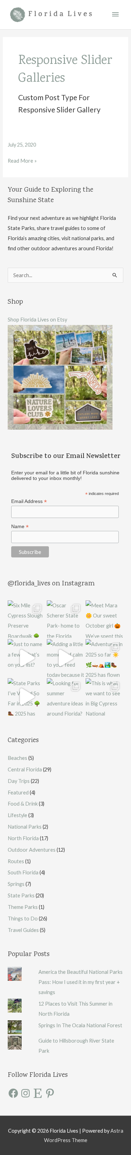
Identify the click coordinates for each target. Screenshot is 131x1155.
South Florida (23, 872)
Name (20, 526)
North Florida (23, 838)
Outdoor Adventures (32, 850)
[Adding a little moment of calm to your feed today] (65, 657)
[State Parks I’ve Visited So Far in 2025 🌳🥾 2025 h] (26, 697)
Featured (18, 792)
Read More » (22, 161)
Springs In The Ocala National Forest (80, 1025)
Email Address (29, 501)
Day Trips (19, 781)
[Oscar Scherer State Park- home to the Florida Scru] (65, 619)
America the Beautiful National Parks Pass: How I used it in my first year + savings (80, 982)
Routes (16, 861)
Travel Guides (23, 930)
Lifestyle (17, 815)
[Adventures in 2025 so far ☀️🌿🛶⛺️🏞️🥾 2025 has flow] (104, 657)
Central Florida (25, 769)
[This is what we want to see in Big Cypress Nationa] (104, 697)
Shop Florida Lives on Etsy (37, 320)
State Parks (21, 895)
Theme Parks (23, 907)
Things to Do (23, 918)
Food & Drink (23, 804)
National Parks (25, 827)
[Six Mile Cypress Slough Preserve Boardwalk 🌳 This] (26, 619)
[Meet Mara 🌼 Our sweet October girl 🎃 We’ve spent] (104, 619)
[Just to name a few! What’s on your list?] (26, 657)
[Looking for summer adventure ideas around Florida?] (65, 697)
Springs (16, 884)
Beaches (17, 758)
